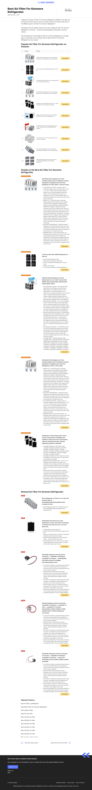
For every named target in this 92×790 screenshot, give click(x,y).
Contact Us (13, 767)
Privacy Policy (70, 782)
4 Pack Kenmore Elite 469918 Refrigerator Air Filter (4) (55, 255)
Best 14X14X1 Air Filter (28, 717)
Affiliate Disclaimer (61, 782)
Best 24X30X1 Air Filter (28, 720)
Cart (9, 772)
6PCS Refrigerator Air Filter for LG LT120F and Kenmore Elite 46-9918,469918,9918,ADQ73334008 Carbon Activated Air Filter (55, 501)
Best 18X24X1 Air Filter (28, 734)
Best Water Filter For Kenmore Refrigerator (34, 707)
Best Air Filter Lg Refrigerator (30, 703)
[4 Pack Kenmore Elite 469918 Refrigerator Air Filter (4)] (30, 70)
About (9, 770)
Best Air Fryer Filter (27, 713)
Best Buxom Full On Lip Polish (59, 742)
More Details (65, 58)
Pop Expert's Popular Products (30, 737)
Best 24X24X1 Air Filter (28, 723)
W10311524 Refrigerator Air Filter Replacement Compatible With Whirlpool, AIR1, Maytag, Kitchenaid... (46, 161)
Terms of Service (80, 782)
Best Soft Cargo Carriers (31, 742)
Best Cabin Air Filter (27, 710)
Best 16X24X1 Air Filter (28, 727)
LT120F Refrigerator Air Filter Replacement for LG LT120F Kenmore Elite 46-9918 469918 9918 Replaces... (47, 127)
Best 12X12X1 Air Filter (28, 730)
